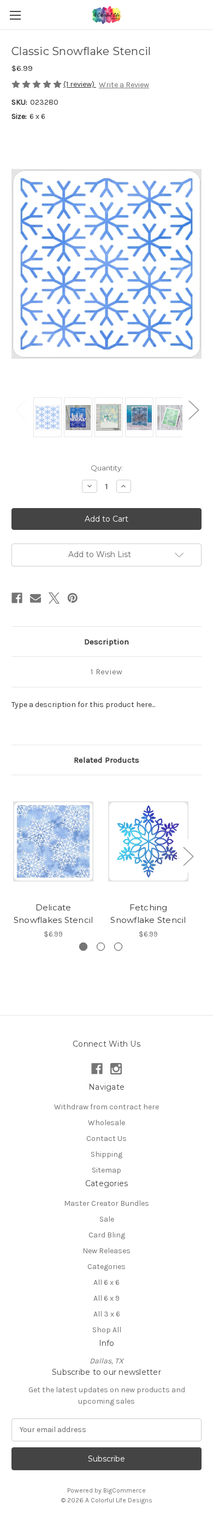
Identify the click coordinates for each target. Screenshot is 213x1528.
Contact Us (106, 1138)
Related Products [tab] (106, 760)
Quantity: (107, 467)
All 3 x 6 (106, 1314)
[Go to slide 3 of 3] (118, 947)
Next (193, 409)
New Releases (106, 1250)
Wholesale (106, 1122)
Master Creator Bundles (106, 1203)
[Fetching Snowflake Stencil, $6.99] (148, 841)
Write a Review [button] (124, 84)
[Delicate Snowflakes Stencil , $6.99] (53, 841)
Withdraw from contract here (106, 1107)
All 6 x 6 (106, 1282)
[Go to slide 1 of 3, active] (83, 947)
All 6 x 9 (106, 1298)
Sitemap (106, 1170)
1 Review (106, 672)
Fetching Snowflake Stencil (148, 913)
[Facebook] (16, 598)
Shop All (106, 1329)
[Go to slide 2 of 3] (101, 947)
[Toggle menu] (15, 15)
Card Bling (106, 1235)
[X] (54, 598)
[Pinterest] (72, 598)
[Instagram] (116, 1068)
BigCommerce (124, 1490)
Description (106, 642)
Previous (20, 409)
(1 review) (79, 84)
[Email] (35, 598)
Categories (106, 1266)
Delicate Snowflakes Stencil (53, 913)
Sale (106, 1219)
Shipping (106, 1154)
